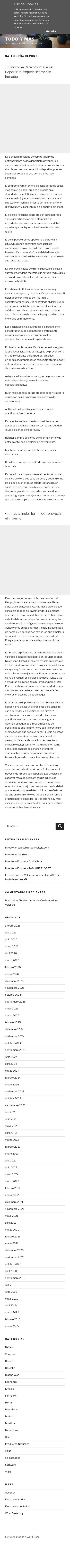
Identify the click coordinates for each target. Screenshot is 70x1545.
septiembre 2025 (15, 1001)
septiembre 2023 (15, 1105)
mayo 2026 (12, 946)
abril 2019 (11, 1305)
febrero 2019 (13, 1319)
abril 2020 (11, 1271)
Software (10, 1464)
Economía (11, 1381)
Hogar (9, 1402)
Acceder (10, 1492)
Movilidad (10, 1423)
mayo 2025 (12, 1008)
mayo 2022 (11, 1174)
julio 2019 (10, 1284)
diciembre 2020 (14, 1250)
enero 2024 (12, 1084)
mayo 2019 (11, 1298)
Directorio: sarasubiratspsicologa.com (27, 847)
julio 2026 (10, 932)
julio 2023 (10, 1112)
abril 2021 (10, 1222)
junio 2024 (11, 1056)
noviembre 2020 (14, 1257)
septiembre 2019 (15, 1278)
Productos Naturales (17, 1444)
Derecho (10, 1368)
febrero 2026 (13, 967)
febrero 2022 (13, 1188)
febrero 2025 (13, 1022)
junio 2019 (11, 1291)
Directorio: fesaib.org (17, 854)
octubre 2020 (13, 1264)
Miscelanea (11, 1409)
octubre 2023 (13, 1098)
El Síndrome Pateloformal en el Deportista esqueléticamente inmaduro (29, 72)
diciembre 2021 (14, 1202)
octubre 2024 (13, 1043)
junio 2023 (11, 1119)
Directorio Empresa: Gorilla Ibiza (23, 861)
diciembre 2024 (14, 1029)
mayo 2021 (11, 1215)
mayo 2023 (11, 1126)
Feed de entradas (15, 1499)
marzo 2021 (12, 1229)
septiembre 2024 (15, 1050)
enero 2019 (12, 1326)
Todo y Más (20, 39)
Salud (8, 1450)
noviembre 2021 (14, 1208)
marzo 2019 (12, 1312)
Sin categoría (12, 1457)
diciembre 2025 (14, 981)
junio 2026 (11, 939)
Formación (11, 1395)
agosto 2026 (13, 925)
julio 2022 (10, 1160)
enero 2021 (12, 1243)
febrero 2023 (13, 1146)
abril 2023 (11, 1132)
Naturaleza (11, 1430)
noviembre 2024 (14, 1036)
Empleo (9, 1388)
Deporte (10, 1361)
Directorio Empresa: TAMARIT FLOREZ (28, 868)
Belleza (9, 1347)
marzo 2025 (12, 1015)
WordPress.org (14, 1513)
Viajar (8, 1471)
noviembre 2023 (14, 1091)
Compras (10, 1354)
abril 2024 (11, 1063)
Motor (8, 1416)
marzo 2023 (12, 1139)
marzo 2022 (12, 1181)
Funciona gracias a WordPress (22, 1536)
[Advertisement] (35, 118)
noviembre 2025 (14, 987)
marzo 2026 (12, 960)
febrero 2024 (13, 1077)
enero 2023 (12, 1153)
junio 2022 (11, 1167)
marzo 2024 (12, 1070)
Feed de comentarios (17, 1506)
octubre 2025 (13, 994)
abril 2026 (11, 953)
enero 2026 (12, 974)
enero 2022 (12, 1195)
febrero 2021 (12, 1236)
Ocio (7, 1437)
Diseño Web (12, 1374)
